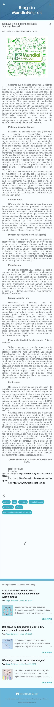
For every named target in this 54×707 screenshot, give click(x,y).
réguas (19, 507)
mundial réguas (36, 502)
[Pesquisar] (50, 5)
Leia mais (47, 619)
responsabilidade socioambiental (17, 512)
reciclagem (8, 507)
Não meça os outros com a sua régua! (23, 660)
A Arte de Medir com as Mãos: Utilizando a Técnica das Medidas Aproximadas (21, 593)
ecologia (22, 502)
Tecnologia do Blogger (28, 694)
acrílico (6, 502)
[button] (50, 25)
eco (14, 502)
